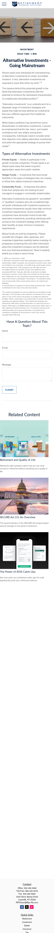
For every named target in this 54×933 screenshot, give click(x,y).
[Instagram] (32, 907)
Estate (27, 925)
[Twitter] (27, 907)
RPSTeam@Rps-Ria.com (27, 902)
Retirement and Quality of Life (17, 460)
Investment (27, 922)
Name (5, 330)
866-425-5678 (31, 890)
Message (6, 364)
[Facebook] (22, 907)
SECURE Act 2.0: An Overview (17, 517)
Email (5, 347)
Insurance (27, 929)
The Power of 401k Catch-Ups (17, 572)
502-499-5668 (30, 888)
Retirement (27, 918)
